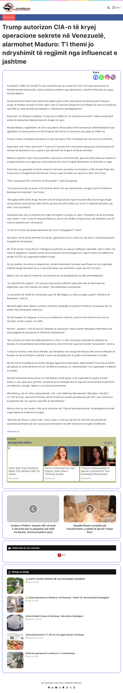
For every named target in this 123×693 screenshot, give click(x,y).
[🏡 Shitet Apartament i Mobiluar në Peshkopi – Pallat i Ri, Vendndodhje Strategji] (15, 604)
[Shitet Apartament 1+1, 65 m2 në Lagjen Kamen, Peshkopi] (15, 641)
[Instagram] (107, 77)
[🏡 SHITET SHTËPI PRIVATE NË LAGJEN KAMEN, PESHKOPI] (15, 586)
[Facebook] (95, 77)
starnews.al (13, 431)
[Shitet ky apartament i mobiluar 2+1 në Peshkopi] (15, 660)
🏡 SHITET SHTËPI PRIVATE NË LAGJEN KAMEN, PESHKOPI (55, 579)
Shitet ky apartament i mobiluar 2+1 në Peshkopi (50, 653)
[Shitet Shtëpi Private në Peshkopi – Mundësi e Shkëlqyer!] (15, 623)
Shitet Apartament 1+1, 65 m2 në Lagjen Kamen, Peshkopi (55, 634)
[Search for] (108, 8)
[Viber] (113, 77)
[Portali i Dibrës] (16, 7)
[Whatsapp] (101, 77)
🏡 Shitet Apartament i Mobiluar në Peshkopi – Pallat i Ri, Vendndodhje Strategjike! (67, 597)
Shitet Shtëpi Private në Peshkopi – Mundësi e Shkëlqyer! (54, 616)
